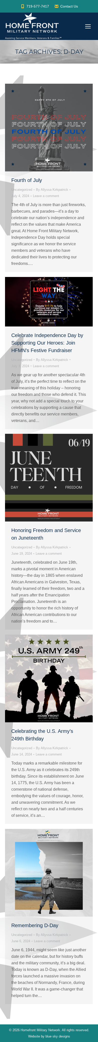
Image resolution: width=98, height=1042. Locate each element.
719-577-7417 (37, 6)
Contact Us (69, 6)
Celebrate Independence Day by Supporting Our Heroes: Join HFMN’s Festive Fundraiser (47, 343)
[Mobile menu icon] (88, 26)
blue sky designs (57, 1036)
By (52, 190)
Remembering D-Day (34, 925)
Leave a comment (46, 196)
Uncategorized (21, 190)
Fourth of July (26, 180)
